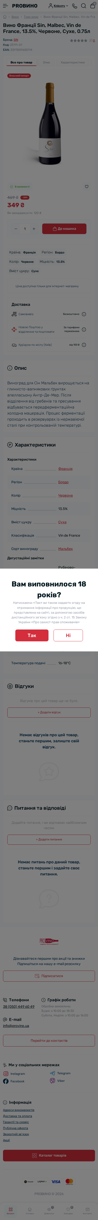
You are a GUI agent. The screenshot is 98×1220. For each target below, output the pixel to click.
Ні (68, 635)
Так (32, 635)
